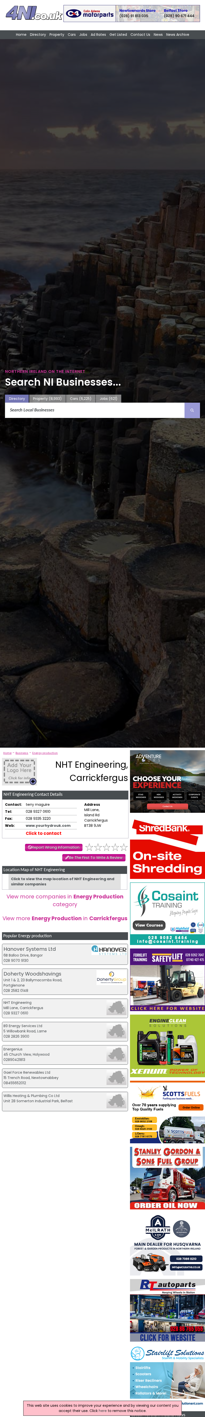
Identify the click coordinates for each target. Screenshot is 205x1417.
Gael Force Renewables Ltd (27, 1072)
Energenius (13, 1049)
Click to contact (44, 833)
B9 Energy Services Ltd (23, 1025)
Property (57, 34)
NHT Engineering (18, 1002)
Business (22, 753)
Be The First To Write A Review (95, 857)
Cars (72, 34)
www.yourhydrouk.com (48, 825)
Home (21, 34)
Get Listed (118, 34)
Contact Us (140, 34)
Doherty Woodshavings (32, 973)
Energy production (45, 753)
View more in (65, 918)
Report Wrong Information (56, 847)
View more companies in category (65, 900)
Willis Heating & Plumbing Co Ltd (32, 1095)
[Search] (192, 410)
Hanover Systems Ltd (30, 949)
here (103, 1410)
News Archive (177, 34)
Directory (38, 34)
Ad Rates (98, 34)
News (158, 34)
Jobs (83, 34)
